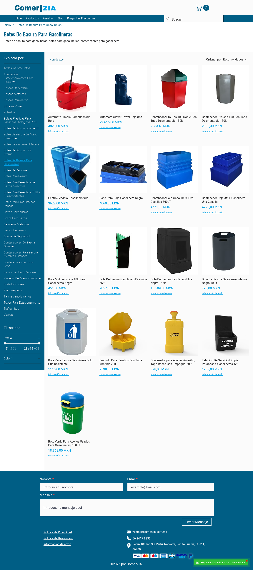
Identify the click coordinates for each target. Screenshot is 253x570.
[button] (203, 8)
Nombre (46, 479)
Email (131, 479)
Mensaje (46, 495)
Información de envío (58, 131)
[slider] (5, 343)
